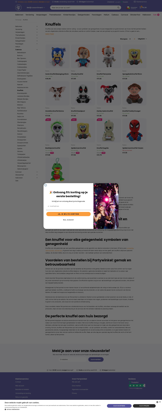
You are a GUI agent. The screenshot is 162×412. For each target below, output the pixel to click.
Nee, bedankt (68, 220)
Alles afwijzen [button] (144, 406)
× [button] (160, 402)
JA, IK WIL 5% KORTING (68, 214)
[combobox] (157, 402)
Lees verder (30, 407)
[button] (54, 409)
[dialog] (81, 406)
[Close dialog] (45, 185)
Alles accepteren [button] (119, 406)
